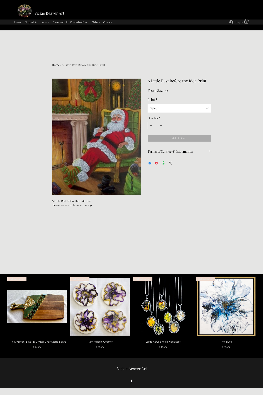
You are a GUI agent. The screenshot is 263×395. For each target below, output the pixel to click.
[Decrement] (150, 125)
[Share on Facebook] (150, 163)
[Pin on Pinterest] (157, 163)
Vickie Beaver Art (49, 13)
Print (152, 99)
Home (56, 65)
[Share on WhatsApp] (163, 163)
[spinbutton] (156, 125)
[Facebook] (131, 381)
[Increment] (161, 125)
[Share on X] (170, 163)
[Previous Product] (2, 306)
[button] (246, 21)
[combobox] (179, 108)
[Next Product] (261, 306)
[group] (131, 315)
